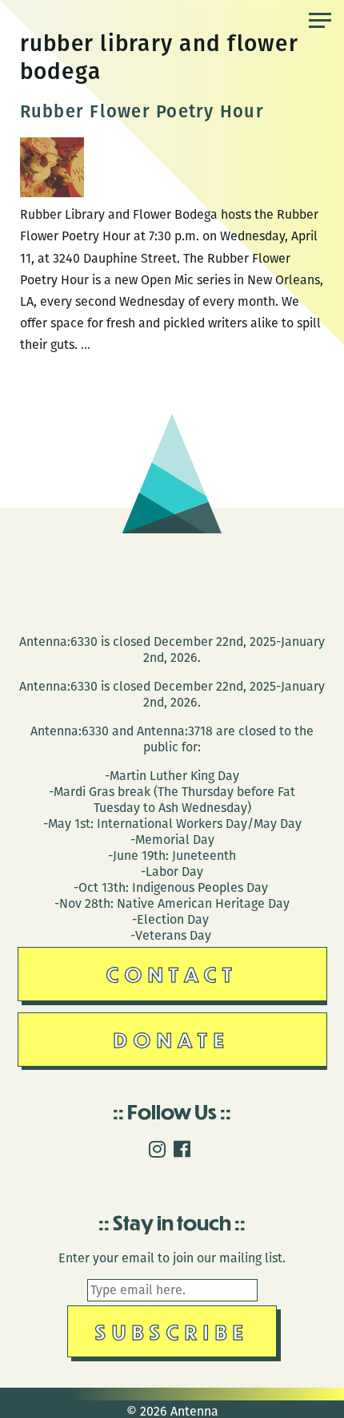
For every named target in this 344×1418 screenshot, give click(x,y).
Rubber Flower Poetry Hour (142, 111)
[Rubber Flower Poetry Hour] (52, 192)
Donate (172, 1039)
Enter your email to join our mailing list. (172, 1258)
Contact (172, 973)
